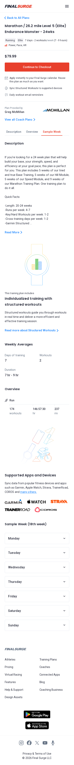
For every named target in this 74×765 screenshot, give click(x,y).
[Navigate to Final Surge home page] (18, 6)
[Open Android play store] (37, 715)
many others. (28, 491)
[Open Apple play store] (37, 725)
